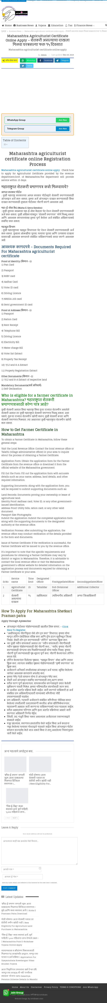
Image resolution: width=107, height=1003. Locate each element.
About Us (24, 987)
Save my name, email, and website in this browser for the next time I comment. (29, 883)
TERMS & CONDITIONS (70, 987)
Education (57, 25)
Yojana (42, 25)
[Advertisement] (37, 91)
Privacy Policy (51, 987)
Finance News (84, 25)
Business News (25, 25)
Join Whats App (90, 987)
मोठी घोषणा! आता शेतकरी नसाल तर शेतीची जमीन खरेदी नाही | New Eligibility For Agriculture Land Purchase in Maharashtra (17, 924)
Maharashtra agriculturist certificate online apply (30, 170)
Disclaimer (36, 987)
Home (8, 25)
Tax (70, 25)
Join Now (63, 120)
